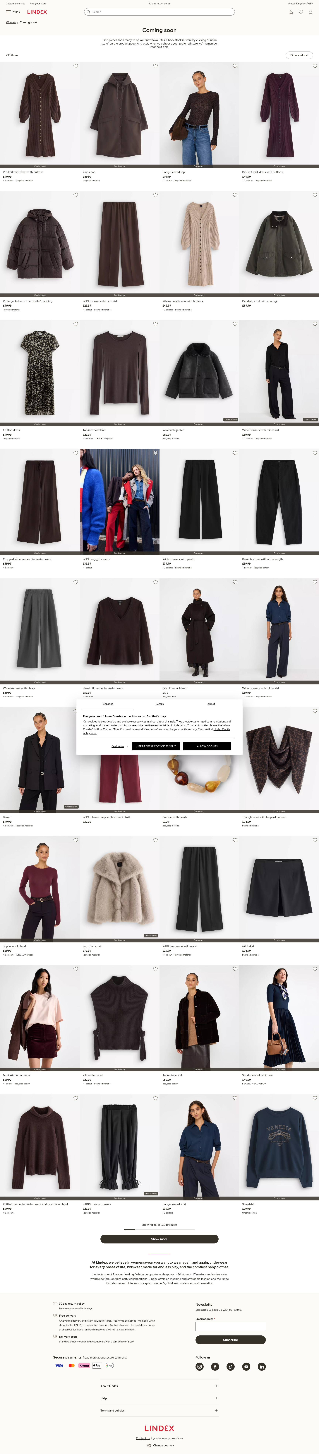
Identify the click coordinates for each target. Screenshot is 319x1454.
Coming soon (28, 22)
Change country (163, 1445)
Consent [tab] (108, 704)
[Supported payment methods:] (123, 1366)
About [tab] (211, 704)
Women (11, 22)
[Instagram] (199, 1367)
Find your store (38, 3)
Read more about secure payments (105, 1357)
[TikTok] (231, 1367)
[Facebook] (215, 1367)
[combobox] (159, 12)
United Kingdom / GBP (300, 3)
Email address (205, 1319)
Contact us (143, 1438)
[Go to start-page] (37, 11)
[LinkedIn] (262, 1367)
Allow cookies (207, 746)
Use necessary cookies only (156, 746)
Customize (118, 746)
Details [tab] (159, 704)
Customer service (15, 3)
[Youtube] (246, 1367)
